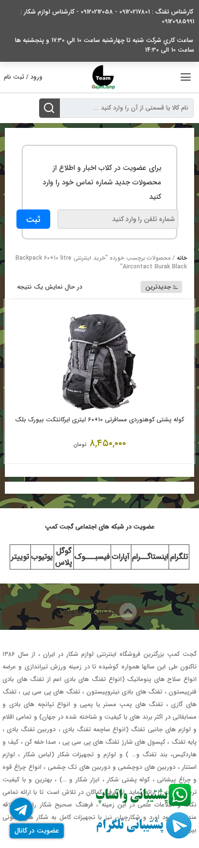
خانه (182, 258)
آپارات (120, 557)
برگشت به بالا (91, 611)
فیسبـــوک (92, 557)
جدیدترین (158, 287)
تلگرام (179, 557)
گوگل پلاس (63, 557)
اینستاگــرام (150, 557)
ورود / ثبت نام (23, 77)
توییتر (20, 557)
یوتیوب (42, 557)
